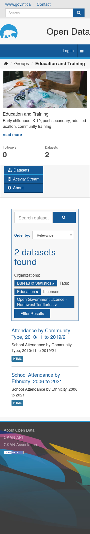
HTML (17, 358)
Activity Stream (26, 179)
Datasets (20, 170)
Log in (68, 50)
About (18, 187)
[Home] (6, 63)
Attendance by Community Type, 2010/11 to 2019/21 (41, 333)
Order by (21, 235)
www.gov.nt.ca (18, 4)
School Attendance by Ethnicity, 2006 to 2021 (37, 378)
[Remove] (53, 283)
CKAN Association (20, 444)
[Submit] (78, 12)
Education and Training (60, 63)
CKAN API (13, 437)
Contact (43, 4)
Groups (21, 63)
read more (12, 134)
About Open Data (19, 430)
